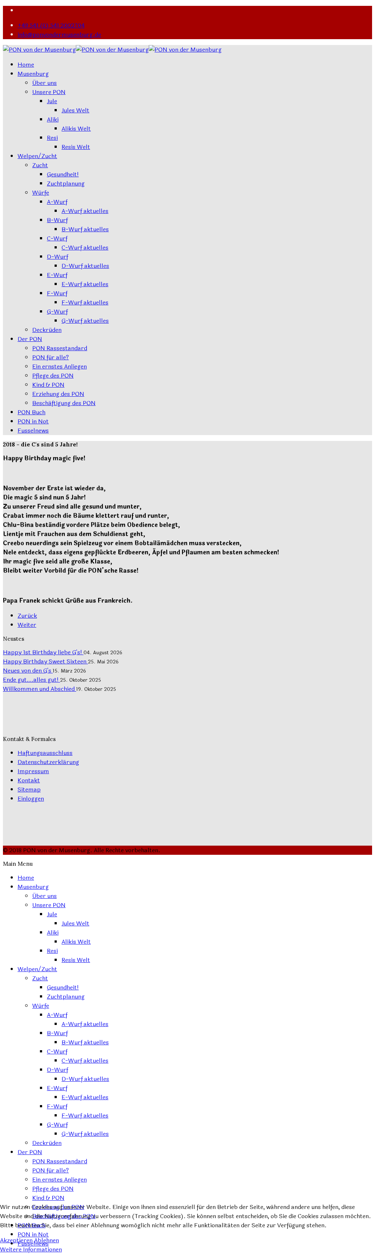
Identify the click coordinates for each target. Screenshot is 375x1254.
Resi (52, 137)
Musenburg (33, 73)
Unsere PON (49, 92)
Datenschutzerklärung (48, 762)
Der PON (30, 339)
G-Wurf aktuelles (85, 320)
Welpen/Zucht (37, 156)
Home (26, 64)
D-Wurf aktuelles (85, 265)
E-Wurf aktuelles (85, 284)
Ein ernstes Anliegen (59, 366)
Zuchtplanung (66, 183)
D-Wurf (57, 256)
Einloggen (31, 798)
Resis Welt (76, 146)
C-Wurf (57, 238)
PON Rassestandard (59, 348)
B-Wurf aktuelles (85, 229)
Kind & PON (48, 384)
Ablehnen (46, 1240)
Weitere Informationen (31, 1249)
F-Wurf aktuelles (85, 302)
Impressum (33, 771)
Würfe (40, 192)
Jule (52, 101)
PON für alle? (50, 357)
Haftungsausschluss (45, 752)
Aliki (53, 119)
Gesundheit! (63, 174)
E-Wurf (57, 275)
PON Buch (31, 412)
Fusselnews (33, 430)
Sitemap (29, 789)
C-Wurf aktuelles (85, 247)
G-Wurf (57, 311)
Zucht (40, 165)
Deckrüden (47, 329)
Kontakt (29, 780)
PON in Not (33, 421)
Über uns (44, 82)
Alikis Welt (76, 128)
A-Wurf (57, 201)
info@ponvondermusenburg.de (59, 34)
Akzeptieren (16, 1240)
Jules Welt (75, 110)
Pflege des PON (53, 375)
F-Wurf (57, 293)
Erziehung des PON (58, 393)
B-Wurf (57, 220)
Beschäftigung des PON (64, 403)
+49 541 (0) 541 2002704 (51, 25)
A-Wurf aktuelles (85, 211)
